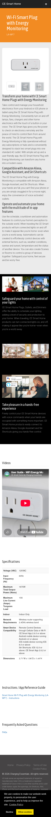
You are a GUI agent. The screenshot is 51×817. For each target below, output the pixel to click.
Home (11, 765)
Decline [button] (9, 812)
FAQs (4, 732)
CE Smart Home (11, 3)
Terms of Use (40, 765)
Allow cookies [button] (25, 812)
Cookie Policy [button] (16, 804)
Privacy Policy (23, 765)
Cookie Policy (40, 768)
